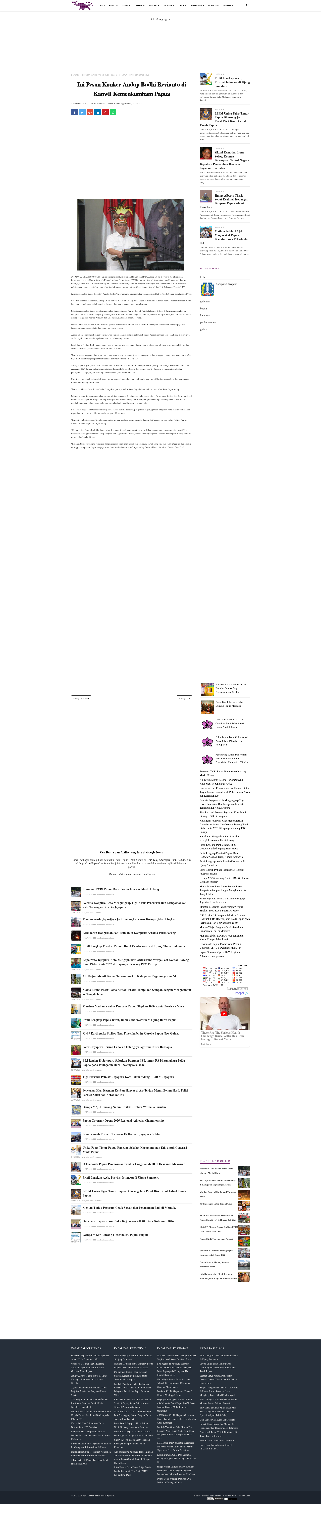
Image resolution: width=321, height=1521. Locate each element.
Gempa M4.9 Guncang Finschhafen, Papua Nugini (115, 1234)
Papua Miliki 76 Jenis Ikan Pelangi (216, 1238)
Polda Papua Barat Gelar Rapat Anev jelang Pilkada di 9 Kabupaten (232, 740)
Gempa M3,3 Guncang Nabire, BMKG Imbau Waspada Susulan (124, 1107)
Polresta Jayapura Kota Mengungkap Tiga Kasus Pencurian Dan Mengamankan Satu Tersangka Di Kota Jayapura (134, 905)
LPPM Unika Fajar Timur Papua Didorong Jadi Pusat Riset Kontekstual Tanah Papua (134, 1193)
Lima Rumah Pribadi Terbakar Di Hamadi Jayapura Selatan (122, 1134)
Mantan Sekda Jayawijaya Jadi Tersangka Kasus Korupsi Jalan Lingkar (129, 919)
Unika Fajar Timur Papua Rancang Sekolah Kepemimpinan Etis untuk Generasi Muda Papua (135, 1149)
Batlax (111, 1495)
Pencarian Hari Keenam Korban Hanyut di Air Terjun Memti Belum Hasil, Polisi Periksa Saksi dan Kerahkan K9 (135, 1092)
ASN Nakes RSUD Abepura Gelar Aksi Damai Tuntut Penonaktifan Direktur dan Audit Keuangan (176, 1419)
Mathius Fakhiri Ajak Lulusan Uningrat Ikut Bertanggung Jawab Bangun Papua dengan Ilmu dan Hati (132, 1415)
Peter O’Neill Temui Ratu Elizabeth (217, 1440)
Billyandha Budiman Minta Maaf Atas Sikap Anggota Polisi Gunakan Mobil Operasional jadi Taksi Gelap (218, 1411)
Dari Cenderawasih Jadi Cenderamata (217, 1419)
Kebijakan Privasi (230, 1495)
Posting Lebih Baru (81, 698)
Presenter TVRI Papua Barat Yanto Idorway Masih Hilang (121, 889)
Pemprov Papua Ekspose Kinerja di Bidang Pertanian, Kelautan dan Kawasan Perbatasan (90, 1435)
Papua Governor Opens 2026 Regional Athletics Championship (123, 1120)
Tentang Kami (244, 1495)
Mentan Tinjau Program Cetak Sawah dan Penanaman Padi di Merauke (129, 1207)
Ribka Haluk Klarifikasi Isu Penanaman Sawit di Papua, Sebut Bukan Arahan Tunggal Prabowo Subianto (132, 1403)
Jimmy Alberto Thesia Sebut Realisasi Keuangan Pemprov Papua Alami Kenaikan (224, 201)
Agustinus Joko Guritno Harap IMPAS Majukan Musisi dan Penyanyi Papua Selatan (89, 1391)
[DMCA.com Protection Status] (215, 1499)
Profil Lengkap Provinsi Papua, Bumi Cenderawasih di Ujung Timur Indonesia (134, 946)
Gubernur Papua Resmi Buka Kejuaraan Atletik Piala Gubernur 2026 (128, 1221)
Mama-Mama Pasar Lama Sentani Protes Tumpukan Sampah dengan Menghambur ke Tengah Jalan (137, 992)
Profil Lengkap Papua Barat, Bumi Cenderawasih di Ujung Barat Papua (129, 1020)
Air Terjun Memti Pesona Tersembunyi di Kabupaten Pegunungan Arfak (130, 976)
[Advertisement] (160, 44)
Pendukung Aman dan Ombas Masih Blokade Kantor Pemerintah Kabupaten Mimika (232, 758)
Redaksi (197, 1495)
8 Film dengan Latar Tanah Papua (216, 1203)
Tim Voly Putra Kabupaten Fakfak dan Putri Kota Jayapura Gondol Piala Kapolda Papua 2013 (89, 1403)
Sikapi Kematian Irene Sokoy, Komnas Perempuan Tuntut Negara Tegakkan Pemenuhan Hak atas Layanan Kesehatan (224, 160)
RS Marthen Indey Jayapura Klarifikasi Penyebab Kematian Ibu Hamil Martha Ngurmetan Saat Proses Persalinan (175, 1446)
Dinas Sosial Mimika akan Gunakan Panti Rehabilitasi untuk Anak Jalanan (230, 723)
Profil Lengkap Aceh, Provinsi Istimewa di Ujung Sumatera (121, 1177)
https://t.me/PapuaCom (91, 863)
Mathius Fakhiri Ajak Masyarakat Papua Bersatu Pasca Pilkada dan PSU (224, 237)
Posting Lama (184, 698)
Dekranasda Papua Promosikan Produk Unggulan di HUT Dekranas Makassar (134, 1164)
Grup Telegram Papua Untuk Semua (166, 859)
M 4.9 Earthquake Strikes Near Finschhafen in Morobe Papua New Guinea (131, 1033)
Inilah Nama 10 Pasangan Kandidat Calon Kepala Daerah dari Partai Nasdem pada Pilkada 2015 (91, 1415)
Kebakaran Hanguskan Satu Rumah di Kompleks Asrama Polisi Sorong (129, 933)
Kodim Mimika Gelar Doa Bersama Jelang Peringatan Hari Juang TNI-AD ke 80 (176, 1458)
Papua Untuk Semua (90, 1495)
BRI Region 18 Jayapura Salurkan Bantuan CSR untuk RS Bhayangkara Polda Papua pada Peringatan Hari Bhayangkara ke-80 (134, 1062)
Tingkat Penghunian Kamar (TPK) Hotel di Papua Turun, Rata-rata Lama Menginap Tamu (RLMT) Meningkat (219, 1391)
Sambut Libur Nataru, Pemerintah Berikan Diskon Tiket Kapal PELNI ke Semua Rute (218, 1379)
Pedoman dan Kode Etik (211, 1495)
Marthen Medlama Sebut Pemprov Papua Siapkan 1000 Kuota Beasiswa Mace (133, 1006)
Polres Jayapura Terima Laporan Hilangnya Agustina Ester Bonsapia (127, 1047)
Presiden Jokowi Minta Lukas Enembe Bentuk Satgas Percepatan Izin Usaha (231, 688)
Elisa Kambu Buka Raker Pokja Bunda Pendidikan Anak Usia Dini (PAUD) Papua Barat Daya (132, 1471)
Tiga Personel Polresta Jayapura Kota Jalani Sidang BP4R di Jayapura (128, 1077)
